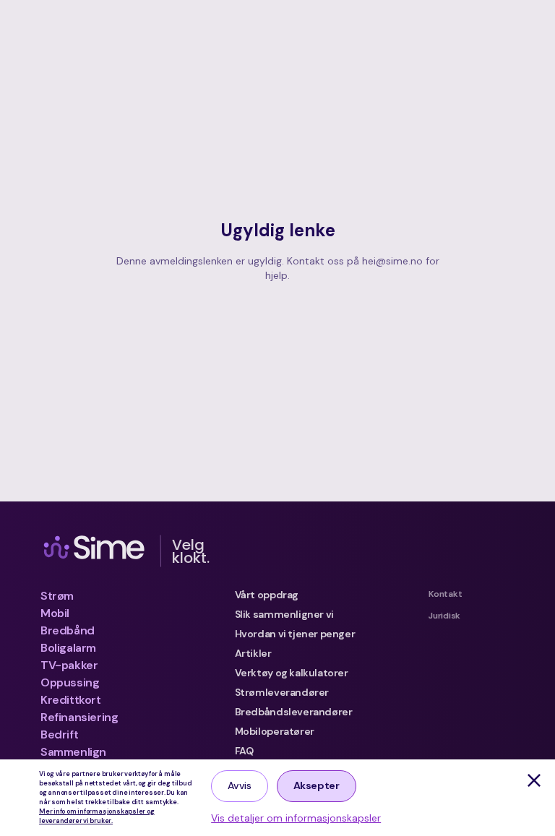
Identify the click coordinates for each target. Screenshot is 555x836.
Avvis (239, 785)
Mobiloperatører (274, 731)
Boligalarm (68, 647)
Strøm (57, 595)
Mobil (54, 613)
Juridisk (444, 615)
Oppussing (70, 682)
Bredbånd (67, 630)
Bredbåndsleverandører (294, 711)
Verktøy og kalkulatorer (291, 672)
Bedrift (59, 734)
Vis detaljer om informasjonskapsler (296, 817)
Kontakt (445, 594)
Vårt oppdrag (266, 594)
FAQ (244, 750)
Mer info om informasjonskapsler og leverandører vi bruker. (97, 816)
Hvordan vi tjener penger (295, 633)
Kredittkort (70, 699)
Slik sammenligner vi (284, 614)
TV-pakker (69, 665)
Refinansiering (79, 717)
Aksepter (316, 785)
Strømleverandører (282, 692)
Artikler (253, 653)
